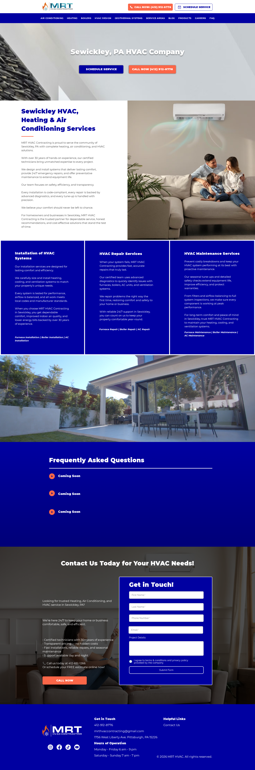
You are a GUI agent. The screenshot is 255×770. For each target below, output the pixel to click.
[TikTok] (68, 747)
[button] (166, 670)
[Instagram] (50, 747)
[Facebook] (59, 747)
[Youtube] (77, 747)
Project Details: (137, 637)
